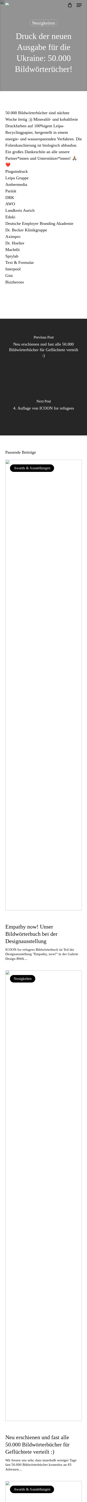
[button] (79, 5)
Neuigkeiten (43, 22)
